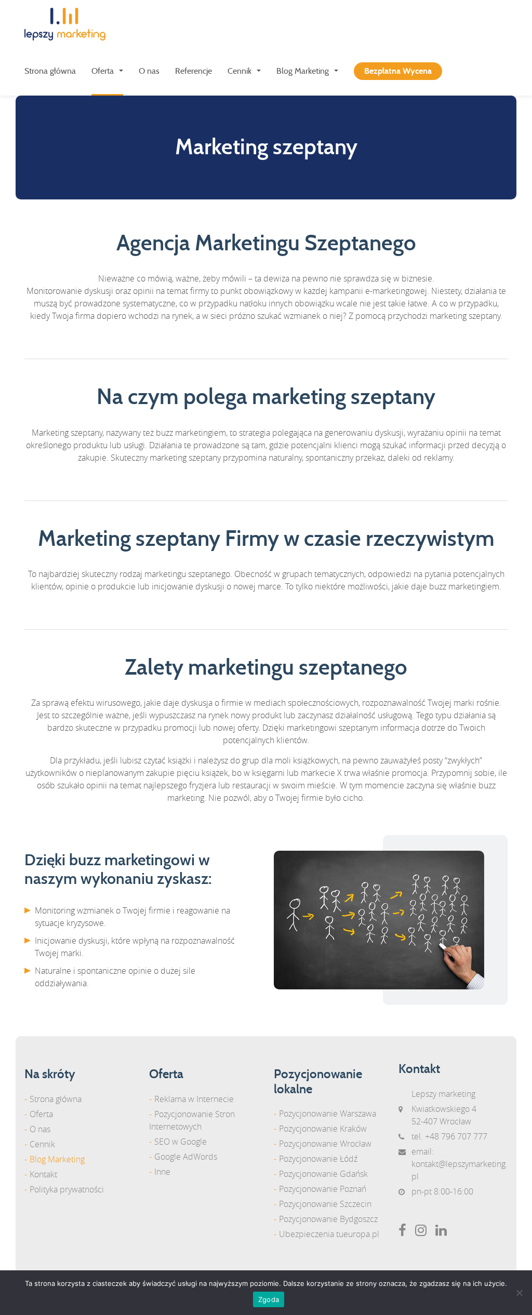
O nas (149, 71)
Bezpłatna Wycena (398, 71)
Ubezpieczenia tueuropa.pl (329, 1234)
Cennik (239, 71)
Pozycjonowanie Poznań (322, 1189)
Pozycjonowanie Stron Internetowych (192, 1120)
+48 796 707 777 (456, 1136)
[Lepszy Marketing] (68, 24)
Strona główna (50, 71)
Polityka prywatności (67, 1189)
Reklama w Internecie (194, 1099)
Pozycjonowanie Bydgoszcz (328, 1219)
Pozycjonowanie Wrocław (325, 1143)
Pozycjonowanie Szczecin (325, 1204)
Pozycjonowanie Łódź (318, 1158)
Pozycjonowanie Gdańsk (323, 1173)
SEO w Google (180, 1141)
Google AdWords (185, 1156)
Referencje (193, 71)
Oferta (102, 71)
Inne (162, 1171)
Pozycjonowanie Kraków (323, 1128)
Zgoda (268, 1299)
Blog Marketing (302, 71)
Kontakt (43, 1174)
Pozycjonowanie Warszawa (327, 1113)
